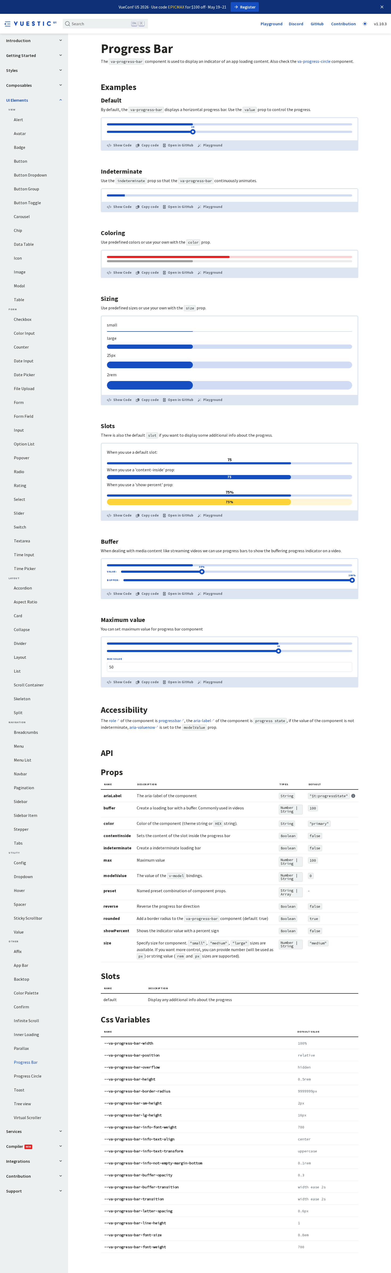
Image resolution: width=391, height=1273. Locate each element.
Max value (114, 659)
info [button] (353, 795)
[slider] (193, 131)
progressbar (170, 720)
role (112, 720)
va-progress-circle (314, 61)
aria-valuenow (142, 727)
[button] (7, 23)
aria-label (202, 720)
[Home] (35, 23)
